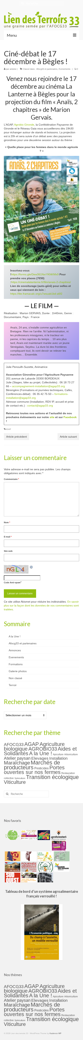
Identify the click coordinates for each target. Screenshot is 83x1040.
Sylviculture (19, 778)
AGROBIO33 (42, 749)
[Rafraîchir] (31, 567)
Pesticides (41, 768)
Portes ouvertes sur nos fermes (34, 770)
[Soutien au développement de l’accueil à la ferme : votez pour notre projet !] (28, 877)
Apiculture (58, 754)
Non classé (15, 678)
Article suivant (68, 436)
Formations (16, 664)
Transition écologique (52, 777)
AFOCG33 (14, 744)
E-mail (8, 537)
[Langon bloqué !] (45, 877)
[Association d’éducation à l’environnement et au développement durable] (12, 835)
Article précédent (16, 436)
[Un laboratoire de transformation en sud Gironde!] (45, 867)
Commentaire (11, 479)
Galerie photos (18, 671)
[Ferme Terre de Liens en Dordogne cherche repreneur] (12, 867)
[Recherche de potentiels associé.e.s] (43, 835)
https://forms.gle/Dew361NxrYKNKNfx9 (35, 274)
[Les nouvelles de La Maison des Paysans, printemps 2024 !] (61, 867)
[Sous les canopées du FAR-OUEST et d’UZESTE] (28, 856)
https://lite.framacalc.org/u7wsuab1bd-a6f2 (36, 293)
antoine (13, 69)
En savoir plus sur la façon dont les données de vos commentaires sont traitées (41, 605)
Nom (7, 522)
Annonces (15, 650)
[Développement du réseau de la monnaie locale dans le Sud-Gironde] (12, 856)
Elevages (39, 758)
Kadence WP (55, 1033)
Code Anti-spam (12, 582)
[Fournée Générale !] (28, 867)
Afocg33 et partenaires (47, 69)
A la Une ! (14, 636)
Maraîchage (17, 762)
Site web (8, 551)
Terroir (13, 685)
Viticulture (15, 782)
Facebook (70, 417)
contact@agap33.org (40, 405)
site (52, 417)
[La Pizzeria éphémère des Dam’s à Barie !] (61, 856)
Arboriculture (71, 754)
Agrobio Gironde (24, 124)
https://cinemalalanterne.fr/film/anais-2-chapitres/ (41, 282)
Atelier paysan (17, 758)
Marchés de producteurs (32, 764)
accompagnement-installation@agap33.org (38, 386)
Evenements (64, 69)
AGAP (8, 429)
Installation (58, 758)
